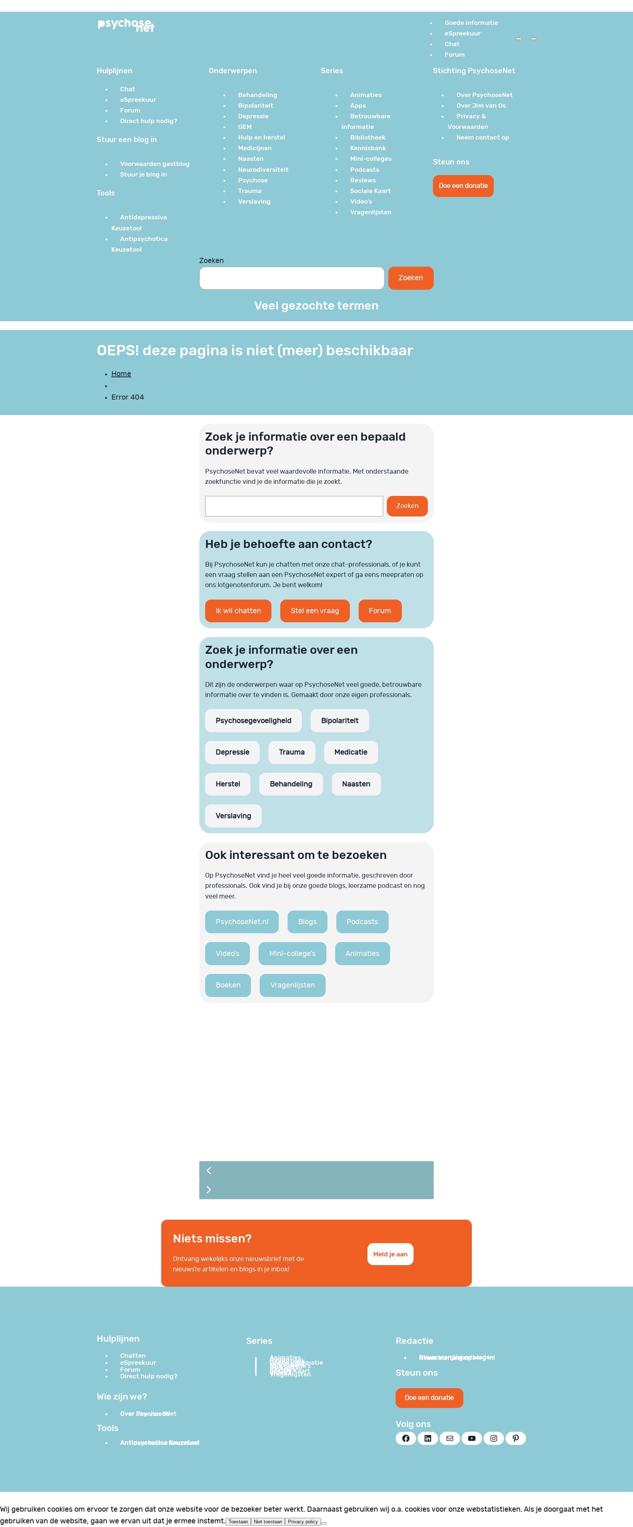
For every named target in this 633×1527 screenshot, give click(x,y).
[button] (316, 1086)
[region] (316, 1111)
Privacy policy (303, 1521)
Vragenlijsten (292, 985)
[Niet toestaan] (324, 1523)
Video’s (228, 953)
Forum (380, 611)
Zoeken (211, 260)
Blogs (307, 922)
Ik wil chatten (238, 611)
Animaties (362, 953)
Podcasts (362, 922)
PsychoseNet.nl (242, 922)
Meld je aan (390, 1254)
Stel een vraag (315, 611)
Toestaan (238, 1521)
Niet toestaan (268, 1521)
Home (121, 374)
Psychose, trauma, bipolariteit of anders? (298, 1113)
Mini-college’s (292, 953)
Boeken (228, 985)
